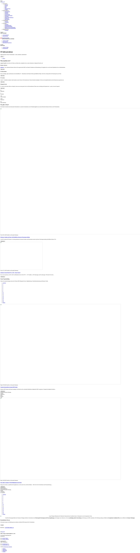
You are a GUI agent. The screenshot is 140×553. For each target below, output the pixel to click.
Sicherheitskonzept (8, 25)
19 (3, 301)
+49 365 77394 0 (5, 538)
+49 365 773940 (5, 40)
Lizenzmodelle (7, 14)
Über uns (6, 4)
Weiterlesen (3, 241)
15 (3, 297)
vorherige (4, 282)
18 (3, 300)
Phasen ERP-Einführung (9, 17)
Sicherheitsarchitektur (8, 26)
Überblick (6, 12)
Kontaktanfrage (5, 48)
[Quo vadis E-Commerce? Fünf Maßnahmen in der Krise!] (60, 479)
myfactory (6, 13)
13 (3, 295)
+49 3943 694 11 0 (5, 543)
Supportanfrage (5, 41)
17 (3, 299)
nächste (4, 302)
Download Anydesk (5, 37)
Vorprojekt (6, 16)
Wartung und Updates (8, 15)
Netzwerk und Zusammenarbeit (10, 28)
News (6, 6)
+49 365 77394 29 (5, 539)
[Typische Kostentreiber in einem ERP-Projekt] (60, 384)
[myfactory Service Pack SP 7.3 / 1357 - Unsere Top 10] (21, 269)
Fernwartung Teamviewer (7, 42)
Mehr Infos (2, 69)
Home (4, 58)
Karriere (6, 5)
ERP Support (7, 19)
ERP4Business (7, 11)
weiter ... (2, 56)
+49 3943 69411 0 (9, 527)
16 (3, 298)
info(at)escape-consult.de (7, 546)
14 (3, 296)
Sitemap (4, 548)
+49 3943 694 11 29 (5, 544)
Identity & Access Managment (10, 27)
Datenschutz (5, 550)
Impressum (4, 549)
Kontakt (6, 9)
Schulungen (7, 18)
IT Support (7, 22)
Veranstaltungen (7, 8)
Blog (6, 7)
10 (3, 292)
